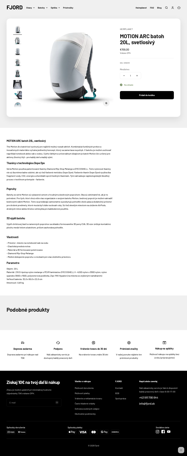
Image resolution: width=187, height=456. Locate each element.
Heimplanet (141, 7)
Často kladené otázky (85, 403)
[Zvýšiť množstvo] (137, 75)
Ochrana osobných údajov (87, 408)
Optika (54, 7)
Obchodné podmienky (85, 413)
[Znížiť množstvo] (124, 75)
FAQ (152, 7)
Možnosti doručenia (84, 388)
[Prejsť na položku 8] (17, 107)
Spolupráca (120, 398)
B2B (117, 393)
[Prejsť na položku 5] (17, 74)
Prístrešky (68, 7)
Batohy (41, 7)
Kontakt (119, 388)
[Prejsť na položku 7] (17, 96)
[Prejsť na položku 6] (17, 85)
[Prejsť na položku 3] (17, 52)
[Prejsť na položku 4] (17, 63)
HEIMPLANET (126, 29)
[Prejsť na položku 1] (17, 30)
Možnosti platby (82, 393)
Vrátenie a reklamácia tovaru (88, 398)
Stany (29, 7)
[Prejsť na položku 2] (17, 41)
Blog (159, 7)
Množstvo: (125, 69)
